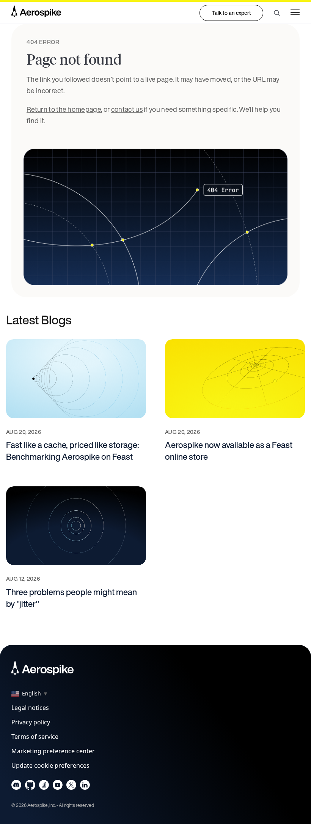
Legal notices (30, 707)
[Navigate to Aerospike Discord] (16, 786)
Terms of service (34, 736)
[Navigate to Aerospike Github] (30, 786)
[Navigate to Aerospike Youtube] (57, 786)
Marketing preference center (53, 751)
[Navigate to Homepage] (36, 13)
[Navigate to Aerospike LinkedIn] (85, 786)
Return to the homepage (64, 109)
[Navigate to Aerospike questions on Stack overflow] (44, 786)
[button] (277, 13)
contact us (127, 109)
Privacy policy (30, 722)
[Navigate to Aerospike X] (71, 786)
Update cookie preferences (50, 765)
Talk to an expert (231, 13)
